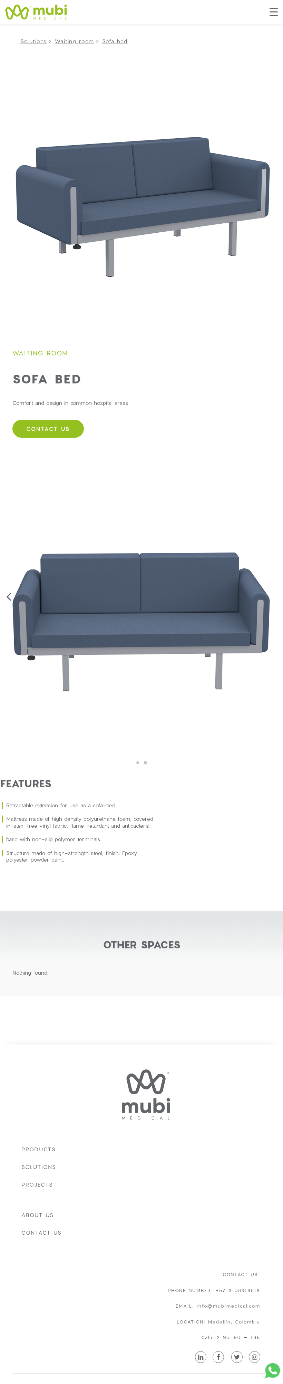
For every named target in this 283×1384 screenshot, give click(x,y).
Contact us (41, 1232)
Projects (37, 1184)
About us (37, 1215)
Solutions (38, 1167)
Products (38, 1149)
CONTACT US (48, 429)
